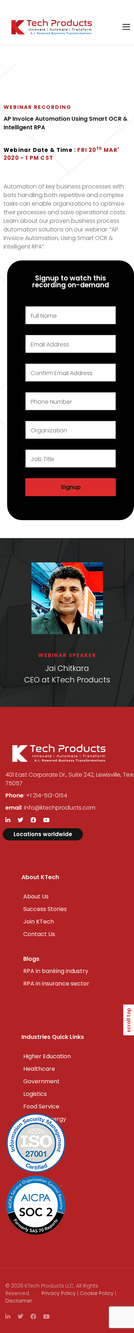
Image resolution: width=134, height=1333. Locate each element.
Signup (71, 487)
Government (41, 1081)
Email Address (50, 344)
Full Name (44, 316)
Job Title (42, 459)
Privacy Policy (58, 1293)
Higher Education (47, 1056)
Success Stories (45, 909)
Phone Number (51, 402)
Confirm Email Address (62, 373)
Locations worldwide (43, 834)
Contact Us (39, 934)
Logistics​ (35, 1094)
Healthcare (39, 1069)
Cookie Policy (97, 1293)
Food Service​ (41, 1106)
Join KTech (38, 921)
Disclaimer (18, 1300)
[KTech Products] (51, 27)
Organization (49, 430)
